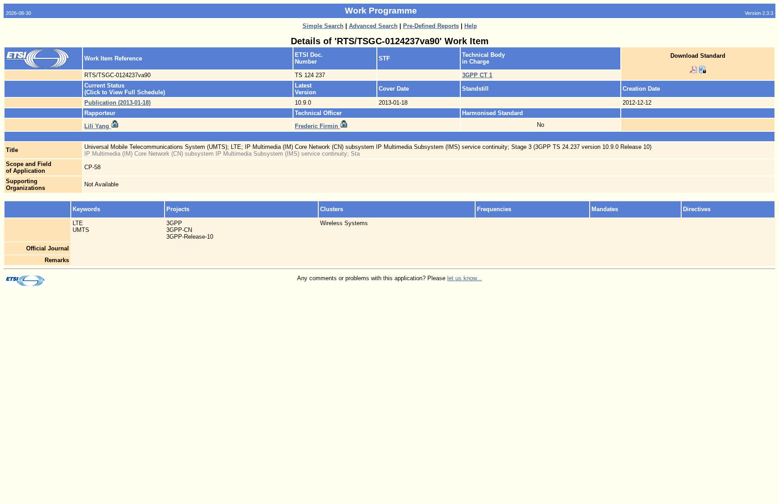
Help (470, 26)
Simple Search (323, 26)
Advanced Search (373, 26)
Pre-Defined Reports (431, 26)
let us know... (464, 278)
